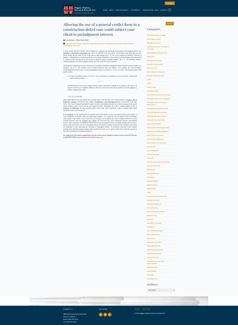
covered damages (153, 154)
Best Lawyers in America (156, 72)
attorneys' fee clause (154, 60)
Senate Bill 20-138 (153, 246)
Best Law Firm (152, 68)
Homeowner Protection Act (157, 196)
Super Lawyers (152, 267)
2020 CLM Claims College (156, 35)
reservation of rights (154, 242)
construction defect (121, 43)
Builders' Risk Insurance (155, 76)
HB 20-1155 (151, 189)
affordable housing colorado (157, 53)
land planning (152, 215)
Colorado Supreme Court (156, 120)
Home (105, 10)
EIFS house (151, 170)
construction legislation (155, 139)
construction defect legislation (158, 127)
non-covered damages (155, 231)
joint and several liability (156, 212)
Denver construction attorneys (158, 162)
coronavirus (151, 147)
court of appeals (152, 150)
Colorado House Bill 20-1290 (157, 108)
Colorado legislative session (157, 112)
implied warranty (153, 200)
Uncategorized (152, 279)
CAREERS (169, 3)
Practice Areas (122, 10)
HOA (149, 192)
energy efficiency (153, 173)
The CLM (150, 275)
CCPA (149, 79)
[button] (169, 10)
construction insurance (155, 135)
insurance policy (153, 208)
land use (150, 219)
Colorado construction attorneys (77, 43)
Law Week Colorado (154, 223)
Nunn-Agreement (153, 234)
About (111, 10)
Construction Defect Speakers (158, 131)
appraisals (150, 57)
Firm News (151, 177)
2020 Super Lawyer (154, 39)
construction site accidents (156, 143)
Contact (163, 10)
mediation (150, 227)
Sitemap (137, 309)
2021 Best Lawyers (154, 43)
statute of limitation (154, 254)
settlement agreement (155, 250)
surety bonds (151, 271)
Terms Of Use (146, 309)
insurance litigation (154, 204)
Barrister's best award (155, 64)
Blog (157, 10)
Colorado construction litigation (101, 43)
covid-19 (150, 158)
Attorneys (135, 10)
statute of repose (153, 257)
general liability (152, 181)
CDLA (149, 83)
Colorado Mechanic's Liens (156, 116)
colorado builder (153, 91)
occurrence (151, 238)
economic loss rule (153, 166)
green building (152, 185)
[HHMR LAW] (80, 14)
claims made (151, 87)
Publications (148, 10)
